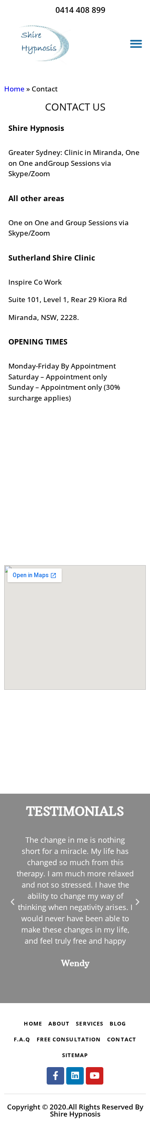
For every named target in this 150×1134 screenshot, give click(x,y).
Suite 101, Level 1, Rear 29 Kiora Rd (67, 299)
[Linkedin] (75, 1076)
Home (14, 88)
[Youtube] (94, 1076)
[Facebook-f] (55, 1076)
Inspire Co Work (35, 282)
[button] (136, 44)
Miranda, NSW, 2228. (43, 317)
